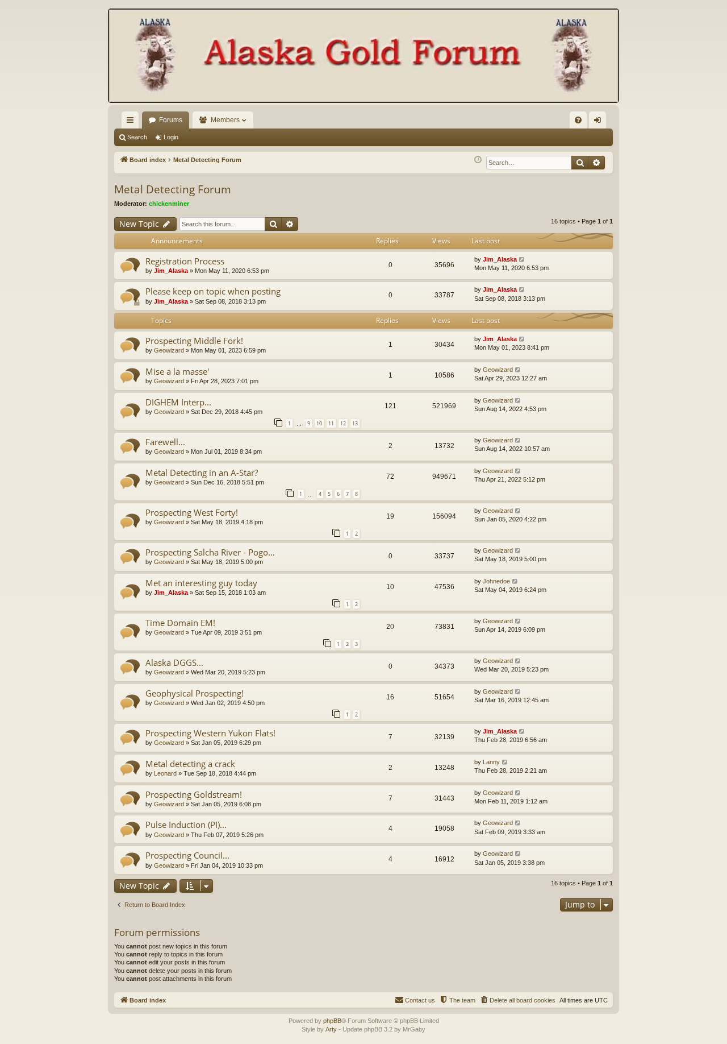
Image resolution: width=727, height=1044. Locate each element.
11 (331, 423)
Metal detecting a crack (190, 763)
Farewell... (165, 442)
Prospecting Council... (187, 855)
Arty (331, 1029)
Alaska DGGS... (174, 662)
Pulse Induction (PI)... (186, 824)
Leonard (165, 773)
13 (355, 423)
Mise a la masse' (177, 371)
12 (343, 423)
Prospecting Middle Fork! (194, 340)
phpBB (332, 1020)
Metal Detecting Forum (172, 189)
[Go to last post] (522, 259)
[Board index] (363, 57)
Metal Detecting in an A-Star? (201, 472)
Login (171, 137)
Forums (170, 120)
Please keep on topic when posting (213, 291)
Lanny (491, 762)
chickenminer (169, 203)
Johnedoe (496, 581)
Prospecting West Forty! (191, 512)
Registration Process (184, 261)
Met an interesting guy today (201, 583)
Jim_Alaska (171, 270)
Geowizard (169, 350)
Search (137, 137)
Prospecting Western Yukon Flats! (210, 733)
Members (225, 120)
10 (319, 423)
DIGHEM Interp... (178, 402)
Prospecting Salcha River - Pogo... (210, 552)
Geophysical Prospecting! (194, 693)
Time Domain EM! (180, 622)
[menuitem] (578, 120)
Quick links (132, 122)
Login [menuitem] (600, 122)
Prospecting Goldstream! (193, 794)
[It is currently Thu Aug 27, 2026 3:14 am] (478, 160)
